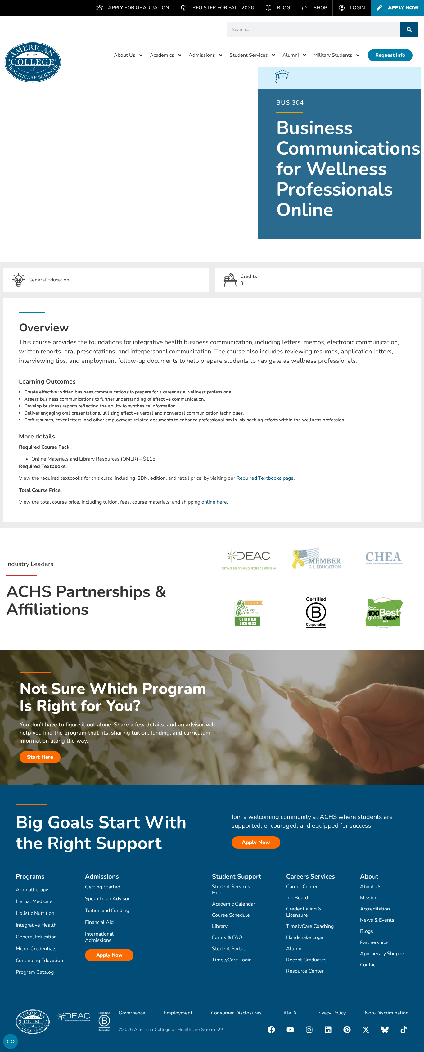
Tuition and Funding (107, 910)
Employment (178, 1012)
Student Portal (228, 948)
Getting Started (102, 886)
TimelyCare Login (232, 959)
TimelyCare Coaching (310, 926)
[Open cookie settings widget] (10, 1041)
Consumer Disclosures (236, 1012)
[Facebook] (271, 1029)
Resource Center (305, 971)
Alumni (290, 55)
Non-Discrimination (386, 1012)
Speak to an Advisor (107, 898)
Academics (162, 55)
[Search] (409, 29)
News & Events (377, 920)
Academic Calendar (233, 904)
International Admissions (99, 937)
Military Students (332, 55)
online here (214, 502)
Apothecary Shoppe (382, 953)
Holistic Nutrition (35, 913)
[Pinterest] (347, 1029)
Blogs (366, 931)
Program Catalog (35, 972)
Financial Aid (99, 922)
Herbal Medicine (34, 901)
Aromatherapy (32, 889)
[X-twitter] (366, 1029)
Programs (30, 876)
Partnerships (374, 942)
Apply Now (109, 955)
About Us (124, 55)
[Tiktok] (404, 1029)
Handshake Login (305, 937)
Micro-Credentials (36, 948)
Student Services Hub (231, 889)
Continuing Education (39, 960)
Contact (368, 964)
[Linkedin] (328, 1029)
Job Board (297, 897)
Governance (132, 1012)
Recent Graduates (306, 959)
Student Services (249, 55)
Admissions (202, 55)
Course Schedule (231, 915)
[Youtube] (290, 1029)
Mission (368, 897)
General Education (36, 936)
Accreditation (375, 909)
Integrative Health (36, 925)
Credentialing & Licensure (303, 912)
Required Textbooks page (265, 478)
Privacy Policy (330, 1012)
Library (220, 926)
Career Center (302, 886)
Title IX (289, 1012)
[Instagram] (309, 1029)
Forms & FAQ (227, 937)
